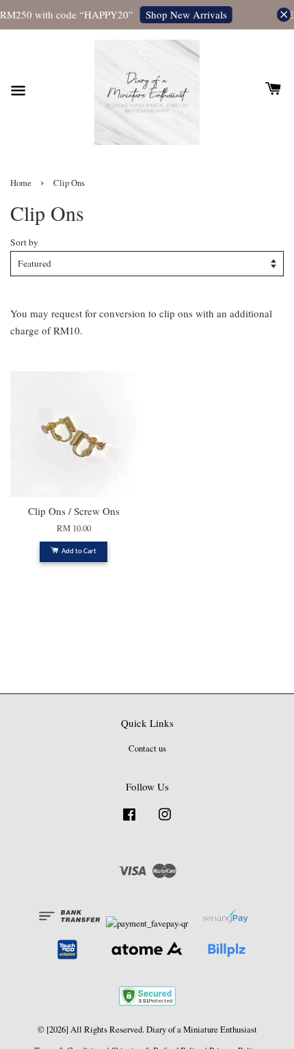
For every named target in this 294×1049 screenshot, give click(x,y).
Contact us (147, 748)
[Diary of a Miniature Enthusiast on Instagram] (164, 821)
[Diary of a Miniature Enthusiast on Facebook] (129, 821)
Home (20, 183)
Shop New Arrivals (184, 14)
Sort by (24, 242)
